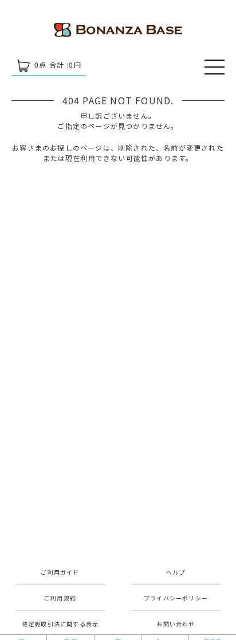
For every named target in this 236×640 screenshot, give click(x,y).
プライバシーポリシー (176, 598)
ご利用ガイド (60, 572)
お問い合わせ (175, 623)
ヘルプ (176, 572)
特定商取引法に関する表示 (60, 623)
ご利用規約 (60, 598)
